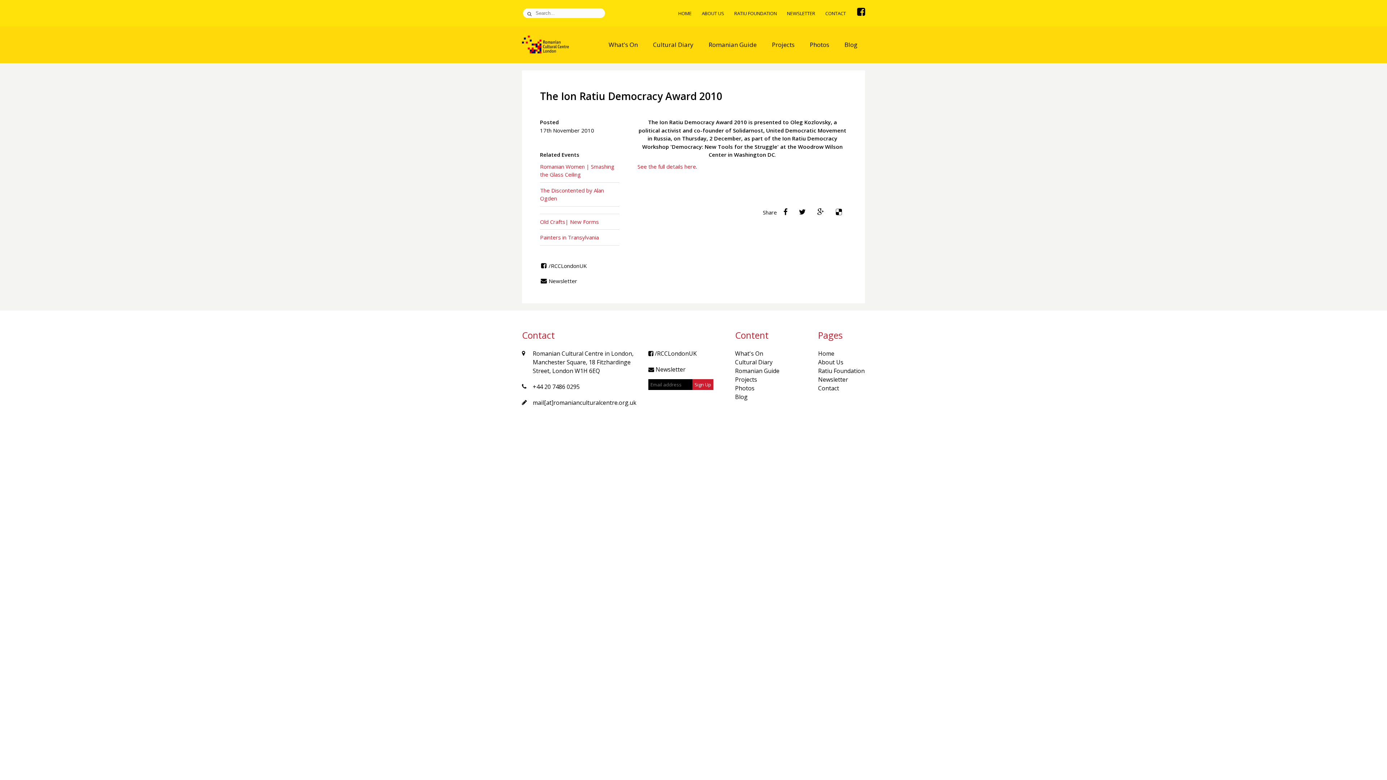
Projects (783, 44)
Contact (835, 13)
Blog (850, 44)
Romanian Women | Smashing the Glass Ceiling (577, 170)
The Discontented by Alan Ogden (572, 194)
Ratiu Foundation (755, 13)
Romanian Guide (733, 44)
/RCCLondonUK (567, 265)
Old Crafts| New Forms (569, 221)
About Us (713, 13)
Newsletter (801, 13)
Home (685, 13)
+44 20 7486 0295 (556, 387)
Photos (819, 44)
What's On (623, 44)
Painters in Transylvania (569, 237)
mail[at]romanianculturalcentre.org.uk (584, 403)
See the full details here (667, 166)
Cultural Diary (673, 44)
